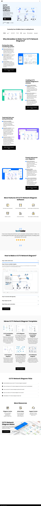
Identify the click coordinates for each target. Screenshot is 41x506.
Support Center (33, 412)
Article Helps (20, 412)
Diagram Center (7, 412)
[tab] (20, 260)
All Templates (15, 432)
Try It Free (8, 18)
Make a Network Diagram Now (9, 70)
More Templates (20, 369)
